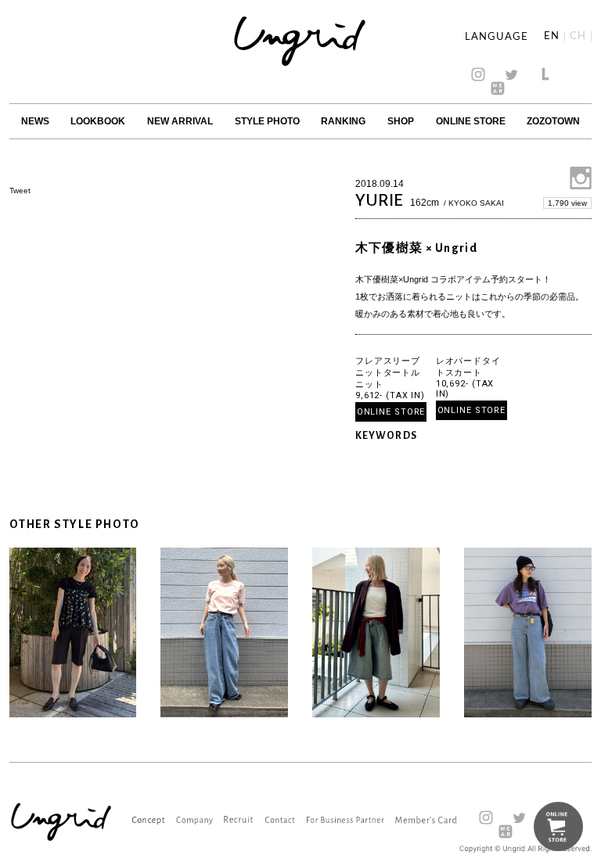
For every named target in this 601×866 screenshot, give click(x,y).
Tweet (20, 190)
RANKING (343, 121)
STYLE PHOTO (267, 121)
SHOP (400, 121)
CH (578, 36)
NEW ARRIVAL (180, 121)
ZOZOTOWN (553, 121)
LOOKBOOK (97, 121)
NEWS (35, 121)
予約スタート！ (521, 279)
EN (552, 36)
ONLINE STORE (471, 121)
